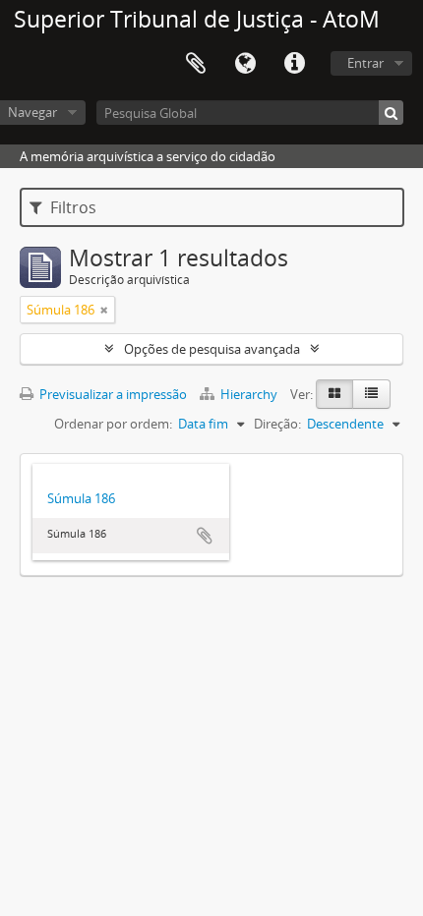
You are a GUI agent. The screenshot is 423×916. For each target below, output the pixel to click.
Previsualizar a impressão (111, 394)
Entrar (365, 63)
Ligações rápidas (294, 63)
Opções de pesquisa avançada (212, 349)
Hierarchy (248, 394)
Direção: (277, 423)
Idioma (245, 63)
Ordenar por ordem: (113, 423)
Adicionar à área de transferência (204, 535)
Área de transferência (195, 63)
